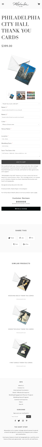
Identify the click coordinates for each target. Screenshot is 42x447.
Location (4, 136)
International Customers (21, 390)
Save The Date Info (8, 150)
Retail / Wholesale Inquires (21, 392)
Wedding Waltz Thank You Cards (21, 296)
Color (3, 121)
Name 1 (4, 107)
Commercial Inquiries (21, 399)
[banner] (21, 4)
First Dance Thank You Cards (21, 362)
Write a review (21, 209)
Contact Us (21, 388)
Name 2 (4, 114)
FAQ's (21, 402)
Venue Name (5, 129)
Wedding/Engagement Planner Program (21, 395)
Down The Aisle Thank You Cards (21, 329)
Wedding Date (6, 143)
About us (21, 385)
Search (21, 404)
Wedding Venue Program (21, 397)
